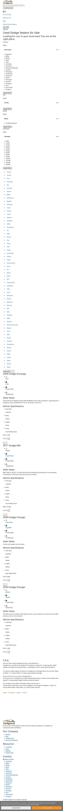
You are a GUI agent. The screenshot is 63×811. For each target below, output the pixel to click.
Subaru (9, 347)
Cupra (9, 214)
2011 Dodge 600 (12, 445)
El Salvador (9, 779)
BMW (8, 195)
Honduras (9, 783)
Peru (7, 792)
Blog (4, 21)
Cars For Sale (7, 14)
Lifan (8, 289)
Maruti (9, 299)
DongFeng (10, 227)
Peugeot (9, 315)
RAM (8, 318)
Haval (8, 260)
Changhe (9, 204)
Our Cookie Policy (29, 804)
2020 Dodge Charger (14, 587)
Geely (8, 250)
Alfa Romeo (10, 198)
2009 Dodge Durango (14, 373)
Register (8, 751)
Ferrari (9, 237)
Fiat (8, 240)
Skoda (9, 338)
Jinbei (8, 276)
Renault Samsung (12, 325)
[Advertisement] (33, 706)
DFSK (8, 224)
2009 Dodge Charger (14, 517)
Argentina (9, 761)
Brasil (7, 767)
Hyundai (9, 188)
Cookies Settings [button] (16, 807)
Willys (8, 360)
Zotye (8, 367)
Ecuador (8, 777)
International (11, 263)
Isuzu (8, 266)
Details (5, 438)
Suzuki (9, 351)
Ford (8, 178)
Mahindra (10, 295)
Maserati (9, 302)
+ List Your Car (8, 8)
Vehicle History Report (10, 24)
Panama (8, 788)
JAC (8, 269)
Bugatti (9, 201)
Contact (8, 734)
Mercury (9, 305)
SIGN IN (5, 29)
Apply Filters (7, 93)
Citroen (9, 211)
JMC (8, 279)
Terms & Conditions (12, 740)
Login (7, 749)
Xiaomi (9, 364)
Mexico (8, 785)
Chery (8, 208)
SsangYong (10, 344)
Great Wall (10, 253)
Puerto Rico (9, 794)
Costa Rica (9, 773)
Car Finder (9, 747)
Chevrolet (10, 182)
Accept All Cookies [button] (46, 807)
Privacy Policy (10, 738)
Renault (9, 321)
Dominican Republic (12, 775)
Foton (8, 243)
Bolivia (8, 765)
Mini (8, 312)
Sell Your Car (7, 18)
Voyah (9, 357)
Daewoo (9, 217)
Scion (8, 331)
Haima (9, 256)
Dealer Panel (9, 753)
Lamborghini (11, 282)
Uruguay (8, 796)
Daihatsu (9, 221)
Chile (7, 769)
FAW (8, 234)
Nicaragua (9, 787)
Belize (7, 763)
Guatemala (9, 781)
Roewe (9, 328)
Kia (8, 185)
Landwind (10, 286)
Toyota (9, 172)
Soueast (9, 341)
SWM (8, 354)
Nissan (9, 191)
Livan (8, 292)
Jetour (9, 273)
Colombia (8, 771)
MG (8, 308)
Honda (9, 175)
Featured (6, 371)
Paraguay (8, 790)
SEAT (8, 334)
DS (8, 230)
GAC (8, 247)
